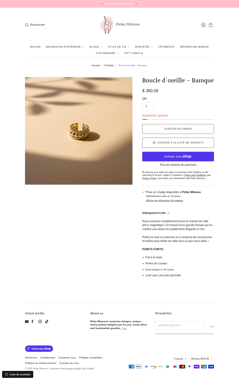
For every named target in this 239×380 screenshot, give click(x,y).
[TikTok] (46, 322)
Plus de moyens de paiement (178, 164)
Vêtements (166, 47)
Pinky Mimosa (40, 368)
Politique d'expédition (91, 357)
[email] (27, 322)
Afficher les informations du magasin (164, 200)
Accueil (96, 65)
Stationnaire (105, 53)
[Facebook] (32, 322)
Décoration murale (194, 47)
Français (178, 358)
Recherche (31, 357)
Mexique (200, 358)
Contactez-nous (67, 357)
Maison (35, 47)
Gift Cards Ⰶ (133, 53)
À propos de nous (69, 363)
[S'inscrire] (211, 327)
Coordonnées (47, 357)
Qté (144, 98)
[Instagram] (40, 322)
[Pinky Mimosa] (119, 25)
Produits (109, 65)
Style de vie (117, 47)
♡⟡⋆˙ (124, 328)
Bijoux (94, 47)
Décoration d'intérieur (63, 47)
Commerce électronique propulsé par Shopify (71, 368)
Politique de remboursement (40, 363)
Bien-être (142, 47)
